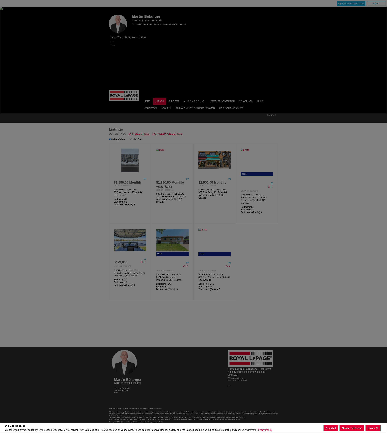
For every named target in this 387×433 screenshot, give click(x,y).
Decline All (373, 428)
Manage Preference (351, 428)
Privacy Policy (264, 430)
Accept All (331, 428)
